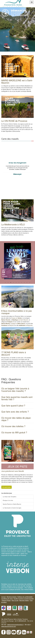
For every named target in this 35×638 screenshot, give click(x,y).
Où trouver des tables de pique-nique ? (16, 419)
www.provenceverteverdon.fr (15, 624)
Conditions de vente (7, 598)
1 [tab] (5, 282)
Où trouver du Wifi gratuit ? (14, 432)
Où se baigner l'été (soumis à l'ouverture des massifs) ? (15, 389)
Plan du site (15, 600)
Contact (3, 597)
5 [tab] (16, 282)
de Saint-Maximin (20, 320)
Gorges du (16, 318)
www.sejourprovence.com (8, 626)
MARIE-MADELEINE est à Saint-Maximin (17, 81)
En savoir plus (6, 487)
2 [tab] (8, 282)
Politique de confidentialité (25, 597)
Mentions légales (11, 597)
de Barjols (7, 325)
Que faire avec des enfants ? (15, 411)
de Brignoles (25, 325)
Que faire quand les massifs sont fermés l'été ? (16, 398)
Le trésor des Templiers (9, 497)
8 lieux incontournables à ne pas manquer (16, 312)
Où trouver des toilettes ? (13, 426)
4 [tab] (13, 282)
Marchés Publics (24, 600)
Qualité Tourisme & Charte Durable (24, 598)
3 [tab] (11, 282)
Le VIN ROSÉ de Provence (14, 120)
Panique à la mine (8, 500)
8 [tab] (24, 282)
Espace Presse (6, 600)
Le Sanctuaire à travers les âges (12, 508)
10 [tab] (30, 282)
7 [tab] (21, 282)
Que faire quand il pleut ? (13, 405)
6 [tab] (19, 282)
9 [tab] (27, 282)
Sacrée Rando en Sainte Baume (12, 504)
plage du (18, 323)
